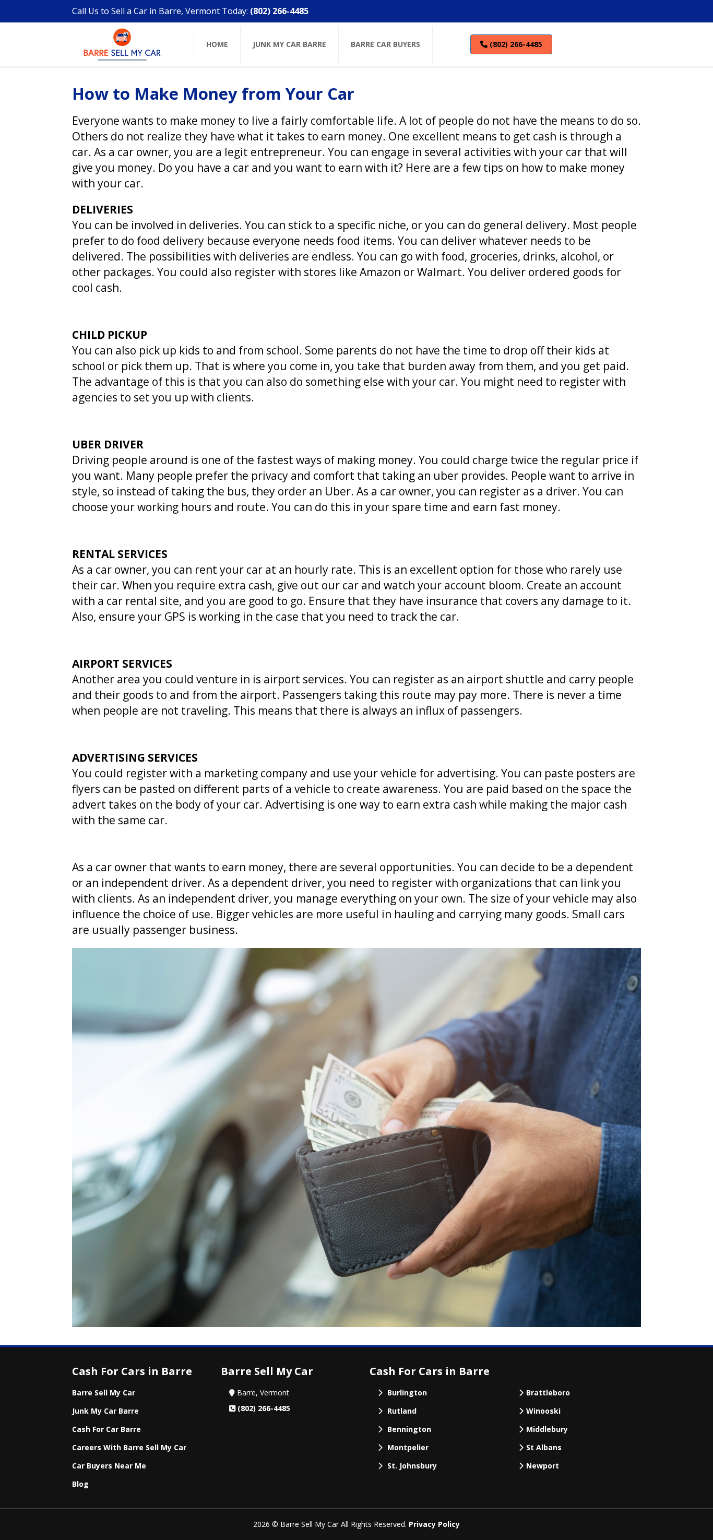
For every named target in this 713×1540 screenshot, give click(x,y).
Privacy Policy (434, 1524)
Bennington (409, 1429)
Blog (80, 1484)
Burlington (407, 1392)
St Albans (544, 1447)
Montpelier (408, 1447)
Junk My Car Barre (105, 1411)
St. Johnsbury (412, 1466)
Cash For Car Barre (106, 1429)
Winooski (543, 1411)
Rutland (402, 1411)
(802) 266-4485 (279, 11)
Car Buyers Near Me (109, 1466)
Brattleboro (548, 1392)
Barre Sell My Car (103, 1392)
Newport (542, 1466)
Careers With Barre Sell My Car (129, 1447)
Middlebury (547, 1429)
